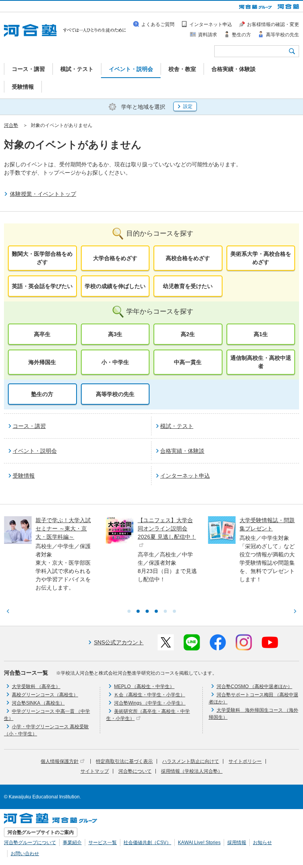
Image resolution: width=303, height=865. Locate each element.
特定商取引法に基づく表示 (124, 761)
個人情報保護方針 (60, 761)
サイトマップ (94, 771)
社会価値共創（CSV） (147, 842)
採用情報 (236, 842)
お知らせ (262, 842)
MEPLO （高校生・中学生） (144, 686)
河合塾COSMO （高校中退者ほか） (254, 686)
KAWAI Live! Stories (199, 842)
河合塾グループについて (30, 842)
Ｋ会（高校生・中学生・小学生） (149, 695)
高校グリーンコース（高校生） (45, 695)
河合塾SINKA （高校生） (38, 703)
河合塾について (135, 771)
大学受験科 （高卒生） (36, 686)
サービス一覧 (102, 842)
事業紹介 (72, 842)
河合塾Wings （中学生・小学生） (149, 703)
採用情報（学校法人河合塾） (192, 771)
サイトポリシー (245, 761)
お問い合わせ (25, 853)
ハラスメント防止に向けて (190, 761)
